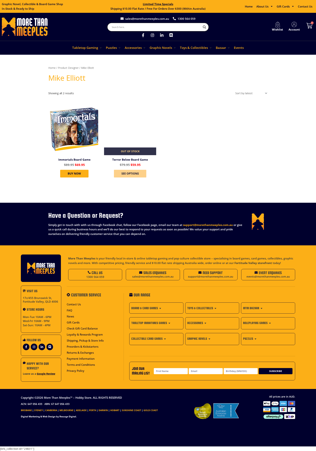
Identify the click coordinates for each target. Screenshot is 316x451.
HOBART (114, 410)
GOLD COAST (151, 410)
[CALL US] (89, 272)
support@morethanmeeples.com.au (208, 225)
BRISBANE (26, 410)
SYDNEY (38, 410)
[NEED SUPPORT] (200, 272)
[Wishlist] (277, 24)
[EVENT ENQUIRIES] (256, 272)
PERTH (92, 410)
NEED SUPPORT (213, 273)
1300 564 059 (95, 277)
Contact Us (305, 6)
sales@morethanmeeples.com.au (153, 276)
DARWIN (103, 410)
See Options (130, 173)
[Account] (294, 24)
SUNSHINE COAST (131, 410)
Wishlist (277, 29)
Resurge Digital (67, 416)
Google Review (46, 373)
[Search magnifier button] (204, 27)
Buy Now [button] (74, 173)
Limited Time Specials (158, 4)
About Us (262, 6)
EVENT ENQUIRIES (270, 273)
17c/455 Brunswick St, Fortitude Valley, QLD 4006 (40, 299)
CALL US (97, 273)
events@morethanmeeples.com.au (268, 276)
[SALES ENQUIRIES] (140, 272)
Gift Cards (283, 6)
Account (294, 29)
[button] (87, 48)
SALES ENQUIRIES (154, 273)
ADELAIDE (81, 410)
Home (249, 6)
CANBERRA (51, 410)
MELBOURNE (66, 410)
